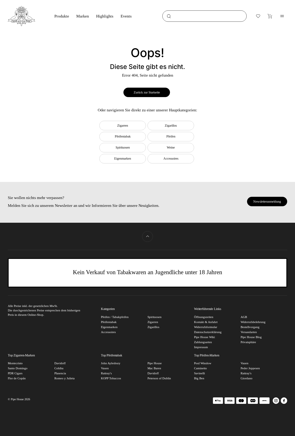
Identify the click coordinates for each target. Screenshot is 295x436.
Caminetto (200, 368)
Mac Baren (154, 368)
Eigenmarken (109, 327)
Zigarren (153, 322)
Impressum (201, 347)
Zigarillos (153, 327)
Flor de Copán (17, 378)
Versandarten (249, 332)
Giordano (246, 378)
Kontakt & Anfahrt (206, 322)
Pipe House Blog (251, 337)
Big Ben (199, 378)
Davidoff (60, 363)
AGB (244, 317)
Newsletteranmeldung (267, 201)
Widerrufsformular (205, 327)
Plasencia (60, 373)
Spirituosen (155, 317)
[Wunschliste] (258, 16)
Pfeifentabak (109, 322)
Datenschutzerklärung (208, 332)
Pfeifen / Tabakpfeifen (115, 317)
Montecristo (15, 363)
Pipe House (155, 363)
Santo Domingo (17, 368)
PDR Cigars (15, 373)
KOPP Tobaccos (111, 378)
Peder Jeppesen (250, 368)
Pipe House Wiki (204, 337)
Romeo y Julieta (64, 378)
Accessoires (108, 332)
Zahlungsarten (203, 342)
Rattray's (106, 373)
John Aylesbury (110, 363)
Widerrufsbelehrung (253, 322)
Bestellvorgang (250, 327)
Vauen (105, 368)
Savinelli (199, 373)
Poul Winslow (202, 363)
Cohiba (58, 368)
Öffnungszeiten (203, 317)
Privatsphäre (248, 342)
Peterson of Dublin (159, 378)
